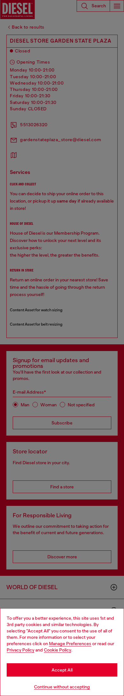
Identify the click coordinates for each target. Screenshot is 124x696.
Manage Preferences (70, 643)
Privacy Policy (20, 649)
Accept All (62, 669)
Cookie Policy (57, 649)
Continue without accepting (62, 686)
